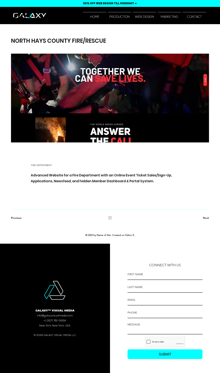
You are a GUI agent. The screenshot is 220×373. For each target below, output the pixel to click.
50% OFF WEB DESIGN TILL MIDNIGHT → (110, 3)
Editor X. (130, 235)
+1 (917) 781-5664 (55, 320)
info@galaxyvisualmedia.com (55, 315)
